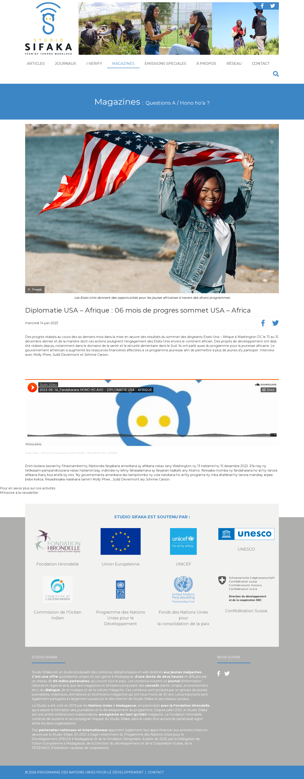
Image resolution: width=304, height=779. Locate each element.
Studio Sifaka (32, 453)
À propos (206, 63)
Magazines (123, 63)
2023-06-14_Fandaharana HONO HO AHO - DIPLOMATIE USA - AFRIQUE (79, 453)
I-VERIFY (94, 63)
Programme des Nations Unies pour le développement (90, 772)
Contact (261, 63)
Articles (36, 63)
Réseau (234, 63)
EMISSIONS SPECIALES (165, 63)
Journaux (65, 63)
